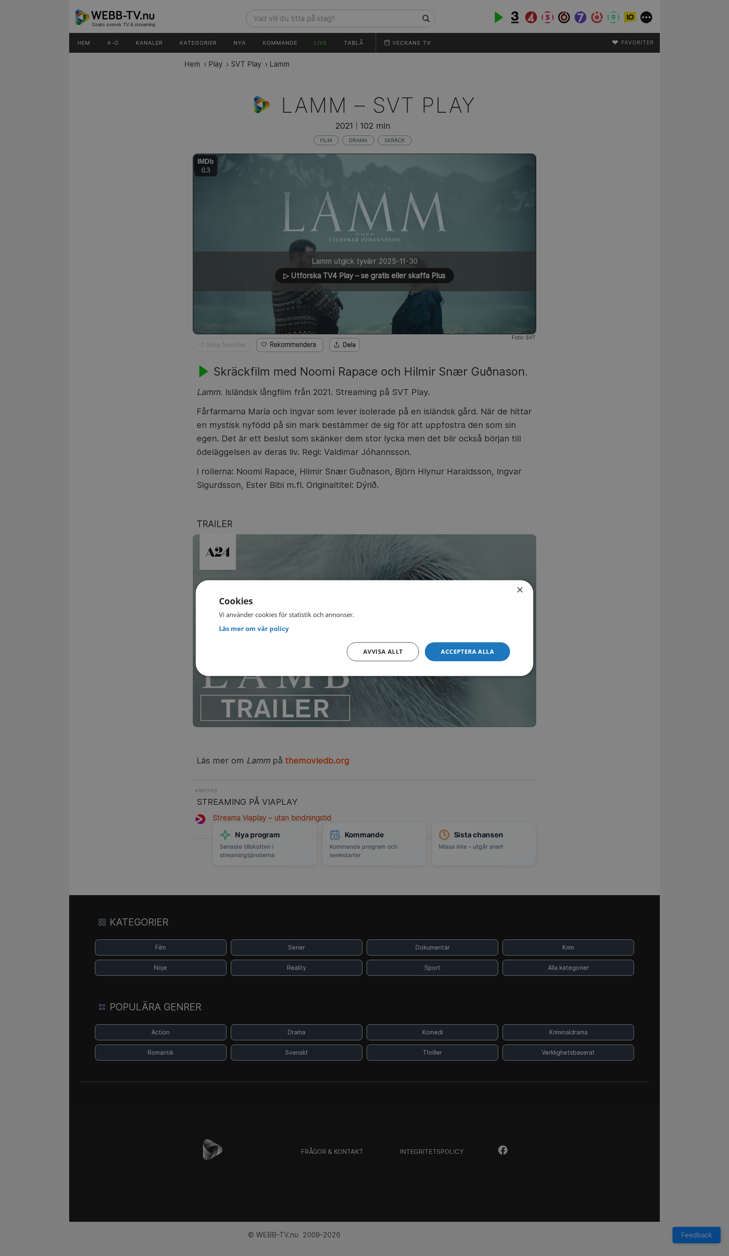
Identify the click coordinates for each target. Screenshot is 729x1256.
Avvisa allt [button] (382, 651)
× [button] (519, 590)
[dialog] (364, 628)
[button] (467, 651)
